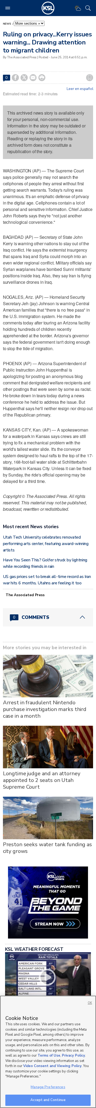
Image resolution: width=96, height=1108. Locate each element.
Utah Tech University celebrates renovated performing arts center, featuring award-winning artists (46, 543)
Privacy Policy (73, 1055)
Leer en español (80, 89)
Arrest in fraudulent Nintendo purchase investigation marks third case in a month (44, 709)
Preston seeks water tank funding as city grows (47, 848)
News (7, 24)
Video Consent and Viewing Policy (52, 1066)
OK (90, 1003)
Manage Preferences (48, 1087)
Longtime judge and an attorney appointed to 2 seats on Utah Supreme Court (41, 780)
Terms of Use (49, 1055)
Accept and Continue (47, 1100)
